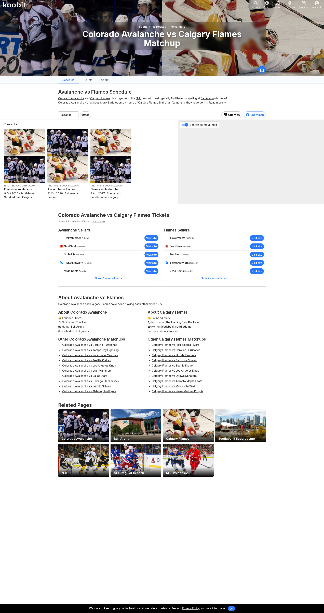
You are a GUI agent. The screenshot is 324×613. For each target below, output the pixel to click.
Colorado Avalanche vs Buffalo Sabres (86, 386)
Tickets (87, 80)
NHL (138, 98)
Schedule (68, 80)
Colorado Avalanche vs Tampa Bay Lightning (90, 350)
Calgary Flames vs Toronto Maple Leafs (177, 381)
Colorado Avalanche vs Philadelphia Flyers (89, 391)
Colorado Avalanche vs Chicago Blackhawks (90, 381)
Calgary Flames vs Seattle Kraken (173, 365)
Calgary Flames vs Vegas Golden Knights (177, 391)
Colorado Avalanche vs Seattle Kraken (86, 360)
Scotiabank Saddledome (108, 102)
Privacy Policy (191, 608)
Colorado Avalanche (71, 98)
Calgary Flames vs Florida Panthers (174, 355)
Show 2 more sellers (107, 278)
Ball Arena (207, 98)
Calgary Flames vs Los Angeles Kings (175, 370)
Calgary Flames (100, 98)
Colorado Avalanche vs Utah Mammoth (87, 370)
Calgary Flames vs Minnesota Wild (173, 386)
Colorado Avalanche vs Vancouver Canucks (90, 355)
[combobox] (68, 114)
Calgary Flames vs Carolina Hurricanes (176, 350)
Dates (85, 114)
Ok (231, 608)
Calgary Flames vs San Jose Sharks (174, 360)
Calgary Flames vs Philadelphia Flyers (175, 344)
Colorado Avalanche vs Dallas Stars (84, 375)
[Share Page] (262, 69)
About (105, 80)
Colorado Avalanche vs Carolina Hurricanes (89, 344)
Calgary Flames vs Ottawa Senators (174, 375)
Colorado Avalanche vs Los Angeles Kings (89, 365)
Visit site (151, 238)
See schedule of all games (73, 331)
